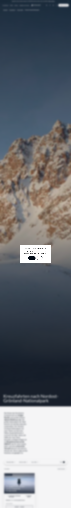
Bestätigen (32, 258)
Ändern (39, 258)
